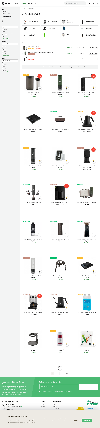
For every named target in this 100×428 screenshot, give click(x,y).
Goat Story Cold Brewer (33, 46)
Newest (62, 67)
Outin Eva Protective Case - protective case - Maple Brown (60, 129)
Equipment (23, 3)
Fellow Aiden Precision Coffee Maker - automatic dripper (60, 202)
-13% (39, 296)
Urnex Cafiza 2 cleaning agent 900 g (60, 349)
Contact (54, 404)
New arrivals (53, 111)
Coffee (16, 3)
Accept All (87, 420)
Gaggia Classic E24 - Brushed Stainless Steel (33, 312)
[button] (35, 3)
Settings (75, 420)
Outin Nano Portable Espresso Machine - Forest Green (40, 52)
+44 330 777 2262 (9, 405)
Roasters (30, 3)
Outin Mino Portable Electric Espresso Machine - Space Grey (33, 202)
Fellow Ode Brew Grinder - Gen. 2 (87, 166)
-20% (39, 76)
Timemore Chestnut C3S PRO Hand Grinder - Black (39, 58)
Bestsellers (42, 67)
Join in (88, 387)
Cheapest (71, 67)
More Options (6, 38)
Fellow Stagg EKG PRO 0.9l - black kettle (87, 129)
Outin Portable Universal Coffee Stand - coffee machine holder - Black (33, 349)
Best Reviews (52, 67)
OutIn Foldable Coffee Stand (60, 275)
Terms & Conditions (57, 408)
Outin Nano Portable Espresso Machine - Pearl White (33, 275)
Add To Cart (94, 47)
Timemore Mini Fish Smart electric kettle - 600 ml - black (60, 312)
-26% (66, 186)
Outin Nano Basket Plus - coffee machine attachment (60, 166)
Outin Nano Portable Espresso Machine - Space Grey (33, 166)
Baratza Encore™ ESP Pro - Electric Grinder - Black (87, 239)
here (71, 391)
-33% (93, 76)
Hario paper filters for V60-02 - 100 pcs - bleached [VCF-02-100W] (87, 349)
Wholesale (55, 406)
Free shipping (53, 74)
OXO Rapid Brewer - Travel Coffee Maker (33, 239)
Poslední (66, 373)
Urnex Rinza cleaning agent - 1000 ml (87, 312)
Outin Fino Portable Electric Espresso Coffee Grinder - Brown (60, 239)
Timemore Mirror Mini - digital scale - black (87, 275)
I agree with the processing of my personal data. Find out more (56, 391)
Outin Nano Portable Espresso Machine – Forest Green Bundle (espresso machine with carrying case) (87, 202)
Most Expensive (82, 67)
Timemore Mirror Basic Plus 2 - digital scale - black (33, 129)
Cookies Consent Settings (13, 422)
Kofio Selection (26, 74)
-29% (93, 149)
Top (35, 67)
